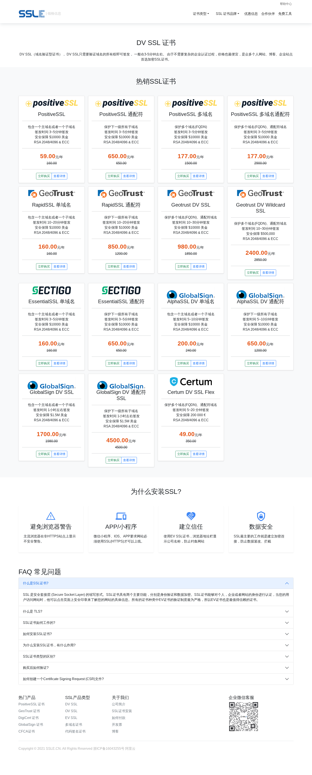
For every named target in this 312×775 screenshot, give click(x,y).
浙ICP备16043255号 (108, 748)
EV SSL (71, 718)
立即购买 (44, 176)
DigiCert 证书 (28, 718)
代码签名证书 (75, 731)
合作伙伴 (268, 14)
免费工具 (285, 14)
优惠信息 (251, 14)
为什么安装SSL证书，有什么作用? (49, 645)
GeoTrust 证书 (29, 711)
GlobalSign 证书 (30, 724)
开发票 (117, 724)
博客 (115, 731)
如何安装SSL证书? (37, 634)
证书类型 (200, 14)
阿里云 (130, 748)
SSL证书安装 (122, 711)
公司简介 (118, 704)
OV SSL (71, 711)
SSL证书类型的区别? (39, 656)
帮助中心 (286, 4)
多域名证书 (73, 724)
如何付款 (118, 718)
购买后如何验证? (36, 667)
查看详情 (59, 176)
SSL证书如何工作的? (39, 622)
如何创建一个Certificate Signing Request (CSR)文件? (63, 679)
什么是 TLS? (32, 611)
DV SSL (71, 704)
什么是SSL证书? (35, 583)
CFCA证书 (26, 731)
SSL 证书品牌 (226, 14)
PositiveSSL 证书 (31, 704)
